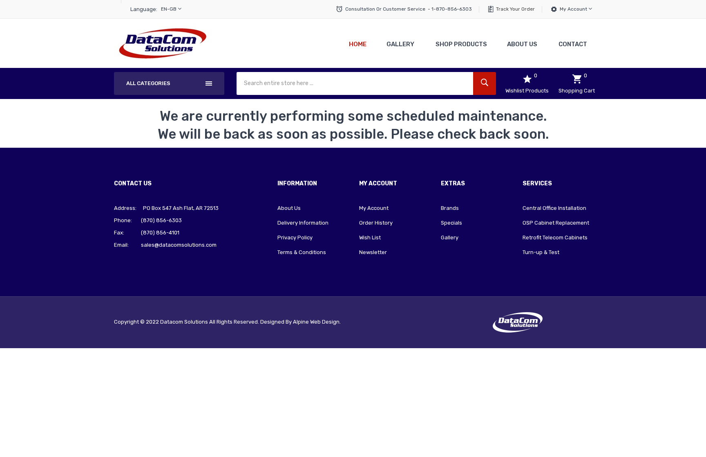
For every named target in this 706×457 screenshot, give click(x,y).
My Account (574, 9)
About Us (289, 208)
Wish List (370, 237)
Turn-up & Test (541, 252)
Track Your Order (515, 9)
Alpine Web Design (316, 322)
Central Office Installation (554, 208)
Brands (450, 208)
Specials (451, 223)
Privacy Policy (295, 237)
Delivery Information (302, 223)
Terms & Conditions (301, 252)
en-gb (169, 9)
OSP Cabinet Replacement (556, 223)
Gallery (449, 237)
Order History (376, 223)
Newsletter (373, 252)
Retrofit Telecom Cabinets (555, 237)
